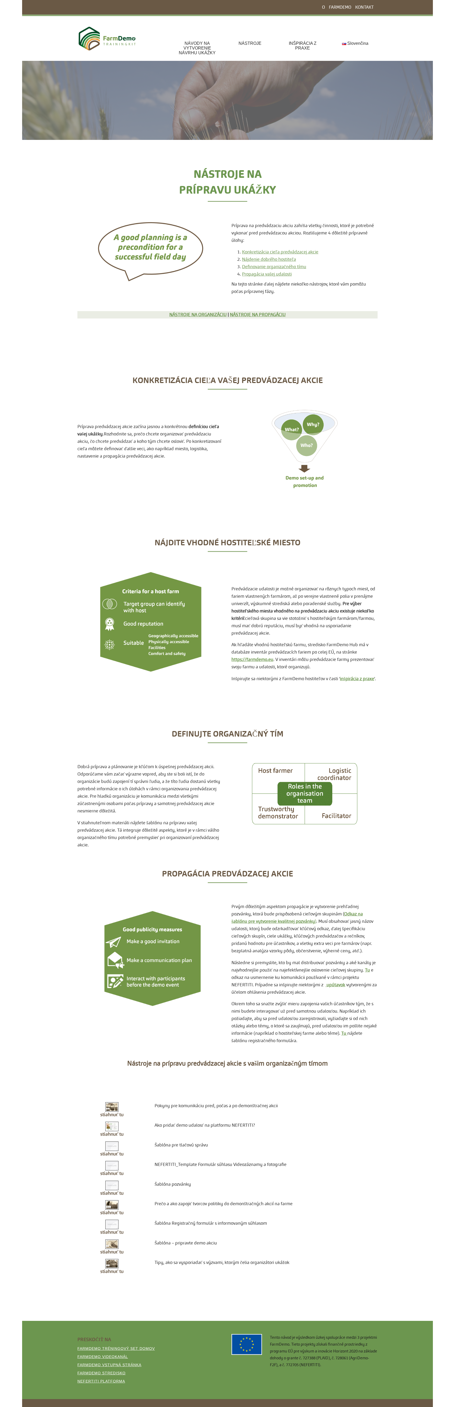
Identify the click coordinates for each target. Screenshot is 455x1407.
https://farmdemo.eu (252, 659)
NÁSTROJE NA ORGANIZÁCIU (198, 314)
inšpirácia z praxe (357, 679)
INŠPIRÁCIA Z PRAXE (302, 45)
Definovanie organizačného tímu (274, 266)
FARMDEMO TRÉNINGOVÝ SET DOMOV (116, 1348)
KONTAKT (364, 7)
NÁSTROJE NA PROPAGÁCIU (258, 314)
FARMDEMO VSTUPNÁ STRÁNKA (109, 1365)
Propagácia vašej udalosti (267, 274)
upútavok (335, 985)
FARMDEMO (340, 7)
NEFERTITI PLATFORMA (101, 1381)
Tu (367, 970)
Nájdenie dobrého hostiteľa (269, 259)
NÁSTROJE (250, 43)
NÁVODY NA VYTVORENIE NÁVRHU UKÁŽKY (197, 48)
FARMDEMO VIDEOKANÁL (102, 1357)
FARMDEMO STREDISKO (101, 1373)
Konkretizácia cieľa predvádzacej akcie (280, 252)
